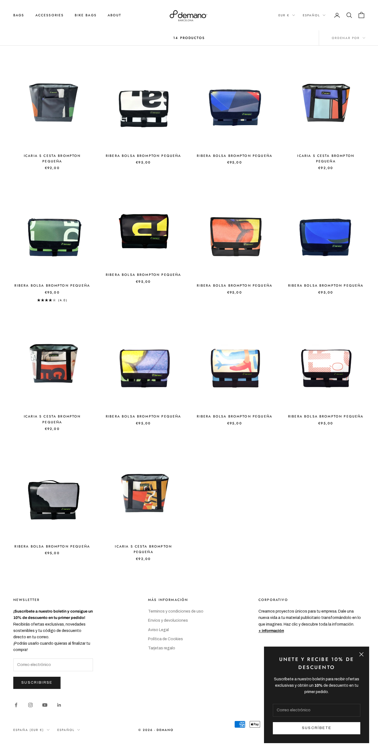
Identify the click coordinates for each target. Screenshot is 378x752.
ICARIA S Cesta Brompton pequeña (52, 158)
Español (311, 15)
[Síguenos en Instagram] (30, 705)
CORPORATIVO (273, 599)
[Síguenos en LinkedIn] (59, 705)
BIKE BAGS (85, 15)
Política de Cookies (165, 639)
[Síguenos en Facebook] (16, 705)
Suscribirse (37, 682)
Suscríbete (316, 728)
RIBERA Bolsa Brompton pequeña (143, 155)
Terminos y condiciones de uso (175, 611)
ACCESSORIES (49, 15)
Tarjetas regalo (161, 648)
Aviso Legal (158, 630)
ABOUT (114, 15)
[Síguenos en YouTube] (45, 705)
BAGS (18, 15)
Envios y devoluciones (168, 620)
